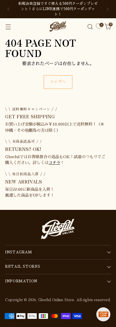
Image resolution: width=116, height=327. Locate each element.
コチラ (54, 163)
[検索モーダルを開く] (90, 26)
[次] (107, 9)
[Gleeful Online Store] (58, 26)
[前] (8, 9)
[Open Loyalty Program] (103, 314)
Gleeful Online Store (56, 300)
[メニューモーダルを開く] (8, 26)
